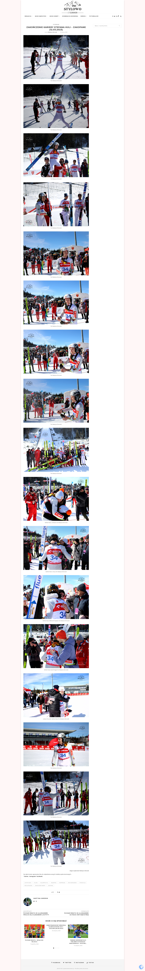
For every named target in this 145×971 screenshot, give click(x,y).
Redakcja (28, 16)
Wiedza (83, 16)
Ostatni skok (28, 882)
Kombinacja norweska (70, 16)
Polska (36, 882)
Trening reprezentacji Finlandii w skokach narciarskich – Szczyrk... (78, 942)
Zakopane (50, 885)
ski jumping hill (44, 882)
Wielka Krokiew (28, 885)
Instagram (32, 876)
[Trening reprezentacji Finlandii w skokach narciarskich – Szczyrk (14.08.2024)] (78, 931)
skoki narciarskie (72, 882)
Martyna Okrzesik (52, 32)
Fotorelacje (93, 16)
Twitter (26, 876)
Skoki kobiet (54, 16)
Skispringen (62, 882)
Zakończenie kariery (40, 885)
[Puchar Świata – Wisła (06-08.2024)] (34, 931)
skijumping (53, 882)
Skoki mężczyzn (40, 16)
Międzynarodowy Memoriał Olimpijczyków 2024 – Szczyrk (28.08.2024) (56, 927)
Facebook (39, 876)
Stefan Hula (82, 882)
